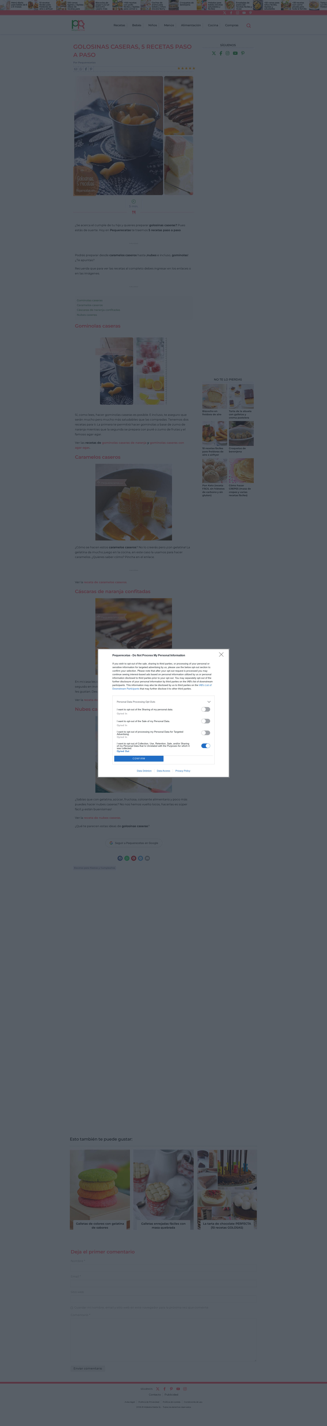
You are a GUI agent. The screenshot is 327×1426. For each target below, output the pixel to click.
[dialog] (163, 713)
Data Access (163, 770)
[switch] (205, 709)
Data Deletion (144, 770)
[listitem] (163, 702)
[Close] (222, 655)
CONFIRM (139, 758)
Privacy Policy (182, 770)
